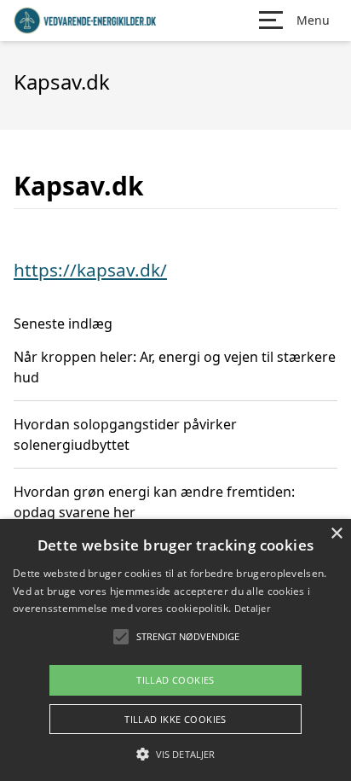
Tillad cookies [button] (175, 679)
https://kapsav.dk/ (90, 270)
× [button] (336, 533)
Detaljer (252, 608)
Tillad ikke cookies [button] (175, 719)
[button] (175, 753)
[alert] (175, 650)
